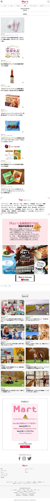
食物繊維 (20, 207)
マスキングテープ (39, 211)
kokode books (18, 495)
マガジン (18, 5)
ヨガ (30, 207)
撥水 (37, 209)
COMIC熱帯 (15, 492)
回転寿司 (14, 211)
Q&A (9, 211)
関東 (11, 203)
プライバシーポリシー (27, 483)
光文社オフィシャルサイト (17, 483)
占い (11, 5)
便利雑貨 (4, 211)
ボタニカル (16, 203)
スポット (42, 5)
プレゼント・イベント (29, 468)
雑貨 (25, 5)
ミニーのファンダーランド (7, 205)
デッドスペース (12, 207)
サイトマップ (35, 483)
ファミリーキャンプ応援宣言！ (36, 205)
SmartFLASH (30, 491)
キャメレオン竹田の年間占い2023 (9, 212)
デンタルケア (4, 207)
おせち (24, 209)
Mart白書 (2, 477)
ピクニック (24, 205)
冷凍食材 (33, 203)
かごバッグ (39, 203)
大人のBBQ (31, 211)
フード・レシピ (33, 5)
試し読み (25, 446)
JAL (21, 203)
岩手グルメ (42, 209)
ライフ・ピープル (4, 475)
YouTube (35, 207)
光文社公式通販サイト (22, 211)
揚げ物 (25, 207)
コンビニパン (42, 207)
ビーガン (12, 209)
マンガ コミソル (28, 492)
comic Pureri (21, 492)
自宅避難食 (18, 209)
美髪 (44, 203)
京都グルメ (26, 203)
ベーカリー (17, 205)
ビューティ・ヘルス (4, 473)
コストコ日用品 (5, 209)
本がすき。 (34, 492)
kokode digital (25, 495)
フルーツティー (31, 209)
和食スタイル (19, 491)
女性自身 (25, 491)
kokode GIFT (32, 495)
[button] (1, 6)
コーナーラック (5, 203)
